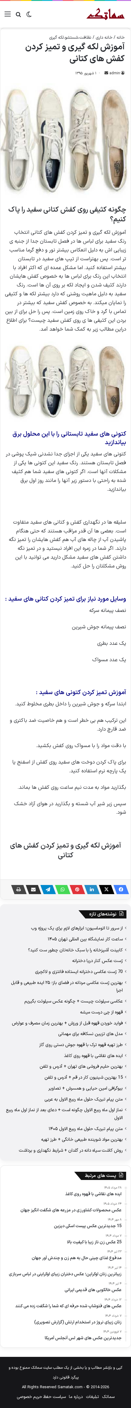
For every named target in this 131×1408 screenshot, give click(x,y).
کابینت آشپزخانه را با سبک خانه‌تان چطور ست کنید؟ (75, 950)
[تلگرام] (46, 889)
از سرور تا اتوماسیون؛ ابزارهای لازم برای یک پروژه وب (77, 928)
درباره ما (76, 1397)
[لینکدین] (90, 889)
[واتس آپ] (61, 889)
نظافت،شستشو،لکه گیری (70, 37)
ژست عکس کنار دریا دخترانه (97, 960)
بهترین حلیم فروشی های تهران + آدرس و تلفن (81, 1066)
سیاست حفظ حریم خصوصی (41, 1397)
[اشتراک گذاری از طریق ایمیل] (32, 889)
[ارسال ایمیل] (106, 73)
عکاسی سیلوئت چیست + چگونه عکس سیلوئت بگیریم (73, 1001)
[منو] (8, 16)
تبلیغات (92, 1397)
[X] (105, 889)
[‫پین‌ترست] (75, 889)
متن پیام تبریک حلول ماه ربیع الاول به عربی (83, 1099)
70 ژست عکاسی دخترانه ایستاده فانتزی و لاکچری (79, 971)
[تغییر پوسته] (29, 16)
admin (114, 73)
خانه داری (104, 37)
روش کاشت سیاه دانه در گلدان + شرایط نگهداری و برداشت (71, 1150)
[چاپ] (17, 889)
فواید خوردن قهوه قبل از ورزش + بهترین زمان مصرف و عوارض (67, 1023)
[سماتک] (105, 14)
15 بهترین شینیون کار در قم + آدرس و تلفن (83, 1077)
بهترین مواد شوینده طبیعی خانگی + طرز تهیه (82, 1139)
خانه (121, 37)
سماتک (108, 1397)
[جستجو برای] (18, 16)
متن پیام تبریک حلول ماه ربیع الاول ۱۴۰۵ (86, 1128)
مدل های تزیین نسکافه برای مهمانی (90, 1034)
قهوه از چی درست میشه (101, 1012)
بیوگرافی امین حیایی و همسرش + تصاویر (85, 1088)
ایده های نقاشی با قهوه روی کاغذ (93, 1055)
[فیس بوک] (119, 889)
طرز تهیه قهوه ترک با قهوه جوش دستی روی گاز (81, 1044)
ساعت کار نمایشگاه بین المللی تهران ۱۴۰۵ (85, 939)
